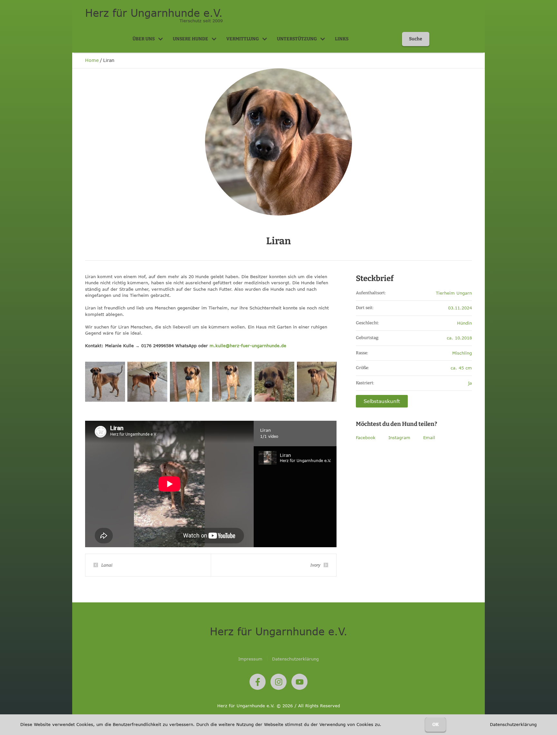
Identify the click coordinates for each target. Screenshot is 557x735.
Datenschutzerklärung (513, 724)
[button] (160, 39)
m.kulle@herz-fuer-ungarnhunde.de (248, 345)
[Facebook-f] (257, 682)
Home (92, 60)
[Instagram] (278, 682)
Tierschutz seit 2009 (201, 20)
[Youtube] (299, 682)
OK (435, 724)
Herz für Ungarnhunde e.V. (154, 13)
